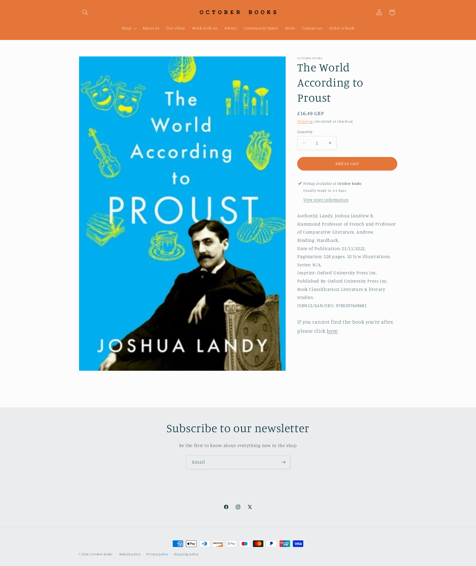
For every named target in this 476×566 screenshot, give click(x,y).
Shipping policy (186, 554)
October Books (101, 554)
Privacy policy (157, 554)
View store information (325, 199)
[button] (85, 12)
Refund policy (130, 554)
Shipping (305, 121)
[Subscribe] (283, 462)
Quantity (304, 131)
